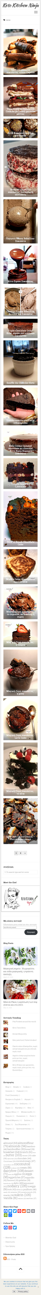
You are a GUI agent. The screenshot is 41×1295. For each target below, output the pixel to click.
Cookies (26, 1087)
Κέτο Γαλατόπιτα (19, 1028)
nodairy (17, 1186)
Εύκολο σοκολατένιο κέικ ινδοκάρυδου (20, 421)
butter (14, 1155)
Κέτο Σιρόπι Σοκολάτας (20, 281)
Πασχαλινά (20, 1116)
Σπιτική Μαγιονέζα (20, 1034)
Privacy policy (23, 1291)
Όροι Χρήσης (10, 1246)
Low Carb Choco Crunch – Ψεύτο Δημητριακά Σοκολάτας (20, 839)
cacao (26, 1155)
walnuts (22, 1198)
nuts (12, 1189)
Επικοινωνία (10, 1242)
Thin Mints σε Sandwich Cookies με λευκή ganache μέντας (20, 111)
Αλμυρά (27, 1099)
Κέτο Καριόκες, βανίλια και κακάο (20, 134)
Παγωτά (8, 1116)
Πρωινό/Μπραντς (12, 1120)
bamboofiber (16, 1149)
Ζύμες (7, 1108)
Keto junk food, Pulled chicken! (25, 1040)
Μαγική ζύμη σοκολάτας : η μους (20, 692)
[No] (38, 1287)
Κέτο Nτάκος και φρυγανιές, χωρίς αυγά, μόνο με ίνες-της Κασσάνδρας (24, 1067)
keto (18, 1183)
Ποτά (32, 1116)
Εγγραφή (31, 932)
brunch (26, 1152)
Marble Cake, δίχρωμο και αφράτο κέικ (20, 580)
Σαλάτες (27, 1120)
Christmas (9, 1161)
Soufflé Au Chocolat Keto (20, 382)
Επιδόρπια (23, 1104)
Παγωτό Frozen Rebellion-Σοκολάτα (20, 239)
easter (11, 1174)
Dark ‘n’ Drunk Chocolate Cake (20, 543)
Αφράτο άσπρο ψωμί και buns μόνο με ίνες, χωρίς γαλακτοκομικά (24, 1058)
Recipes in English (12, 1099)
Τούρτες (8, 1129)
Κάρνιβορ (18, 1108)
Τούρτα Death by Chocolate (20, 485)
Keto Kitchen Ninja (20, 5)
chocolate (24, 1158)
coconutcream (25, 1161)
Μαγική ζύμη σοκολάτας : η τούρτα (20, 643)
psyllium (29, 1189)
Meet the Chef (10, 1238)
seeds (6, 1192)
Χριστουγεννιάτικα (23, 1129)
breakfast (11, 1152)
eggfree (20, 1174)
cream (25, 1167)
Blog (7, 1087)
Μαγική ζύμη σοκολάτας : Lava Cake (20, 736)
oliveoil (19, 1190)
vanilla (10, 1198)
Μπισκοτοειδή (26, 1112)
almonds (17, 1146)
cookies (15, 1168)
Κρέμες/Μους (10, 1112)
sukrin (22, 1195)
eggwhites (17, 1177)
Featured (20, 1091)
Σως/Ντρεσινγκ (21, 1124)
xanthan (31, 1198)
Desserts (8, 1091)
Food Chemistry (11, 1095)
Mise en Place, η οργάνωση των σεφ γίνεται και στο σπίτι (20, 1003)
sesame (16, 1192)
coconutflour (8, 1165)
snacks (8, 1195)
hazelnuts (8, 1183)
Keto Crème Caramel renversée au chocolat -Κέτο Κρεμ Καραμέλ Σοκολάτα (20, 449)
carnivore (12, 1159)
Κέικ (29, 1108)
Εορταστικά (9, 1104)
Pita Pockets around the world (24, 1021)
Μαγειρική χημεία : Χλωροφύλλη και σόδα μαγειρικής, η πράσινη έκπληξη (18, 971)
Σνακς (7, 1124)
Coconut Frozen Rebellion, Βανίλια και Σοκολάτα (20, 312)
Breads (16, 1087)
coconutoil (16, 1166)
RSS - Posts (11, 1259)
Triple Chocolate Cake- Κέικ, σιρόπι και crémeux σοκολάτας (20, 333)
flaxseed (12, 1180)
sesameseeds (28, 1192)
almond (10, 1143)
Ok (14, 1291)
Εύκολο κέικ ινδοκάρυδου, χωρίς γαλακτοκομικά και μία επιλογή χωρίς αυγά (25, 1049)
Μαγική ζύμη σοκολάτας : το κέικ (20, 792)
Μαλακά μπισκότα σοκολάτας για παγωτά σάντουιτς (20, 192)
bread (30, 1149)
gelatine (24, 1180)
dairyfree (13, 1171)
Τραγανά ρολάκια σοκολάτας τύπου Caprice (20, 71)
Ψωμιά (8, 1133)
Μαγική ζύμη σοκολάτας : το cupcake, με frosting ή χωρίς (20, 614)
